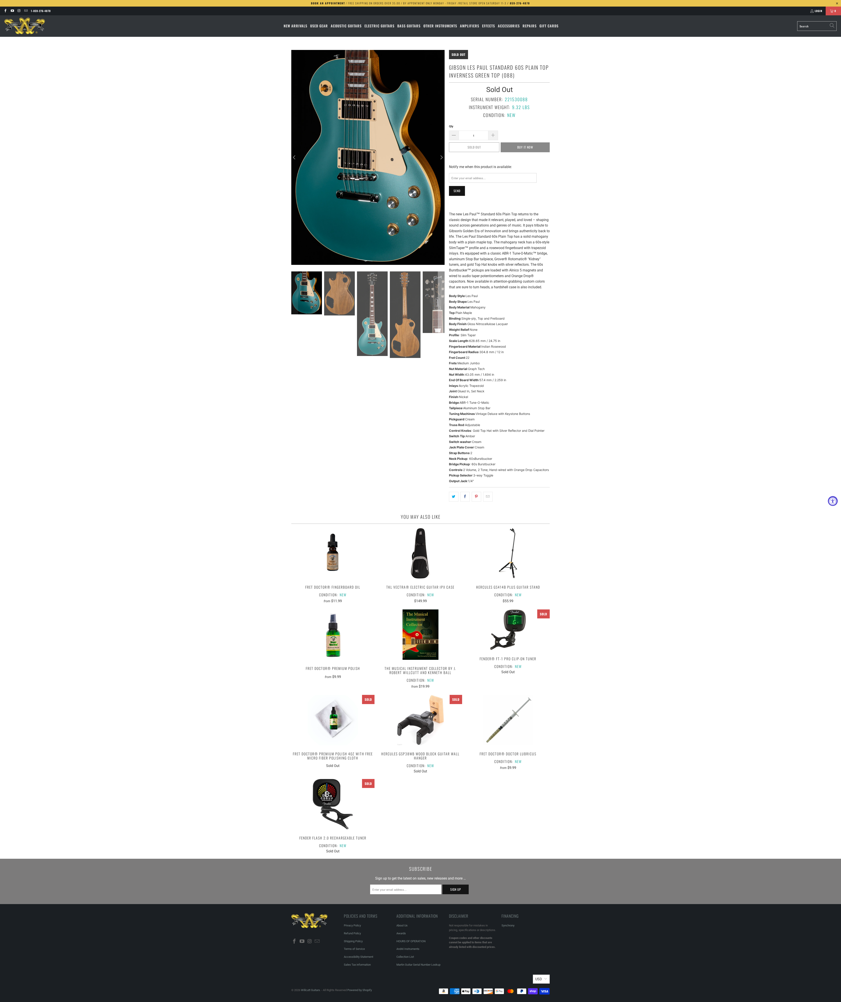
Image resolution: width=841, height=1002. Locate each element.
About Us (402, 925)
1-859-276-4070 (41, 11)
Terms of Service (354, 949)
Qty (451, 126)
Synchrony (508, 925)
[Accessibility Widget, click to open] (833, 501)
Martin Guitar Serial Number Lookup (418, 964)
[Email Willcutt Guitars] (26, 11)
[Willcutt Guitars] (24, 26)
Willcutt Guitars (310, 990)
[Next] (441, 157)
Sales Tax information (357, 964)
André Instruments (407, 949)
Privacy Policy (352, 925)
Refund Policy (352, 933)
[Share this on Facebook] (465, 497)
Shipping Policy (353, 941)
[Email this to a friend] (488, 497)
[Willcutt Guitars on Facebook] (5, 11)
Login (818, 11)
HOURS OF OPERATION (411, 941)
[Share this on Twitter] (453, 497)
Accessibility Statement (358, 956)
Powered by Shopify (359, 990)
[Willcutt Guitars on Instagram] (19, 11)
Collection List (405, 956)
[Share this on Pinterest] (476, 497)
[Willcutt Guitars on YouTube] (12, 11)
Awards (401, 933)
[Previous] (294, 157)
